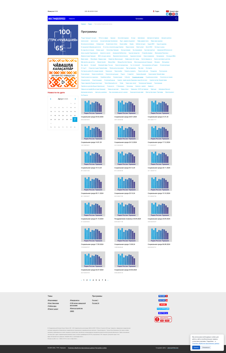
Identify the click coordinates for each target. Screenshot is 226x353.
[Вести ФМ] (163, 313)
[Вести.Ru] (163, 300)
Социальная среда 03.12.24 (124, 168)
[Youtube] (173, 14)
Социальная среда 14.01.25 (91, 142)
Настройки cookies (101, 348)
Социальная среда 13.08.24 (124, 244)
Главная (83, 24)
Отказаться (205, 347)
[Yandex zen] (170, 14)
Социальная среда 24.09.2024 (159, 219)
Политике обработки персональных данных (205, 343)
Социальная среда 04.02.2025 (92, 117)
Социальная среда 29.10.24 (124, 193)
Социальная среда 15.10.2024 (159, 193)
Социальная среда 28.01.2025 (125, 117)
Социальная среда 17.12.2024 (159, 142)
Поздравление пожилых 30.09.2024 (127, 219)
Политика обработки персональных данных (81, 348)
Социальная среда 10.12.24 (91, 168)
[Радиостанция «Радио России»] (163, 309)
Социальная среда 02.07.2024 (92, 270)
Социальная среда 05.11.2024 (92, 193)
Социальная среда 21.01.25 (158, 117)
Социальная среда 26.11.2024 (159, 168)
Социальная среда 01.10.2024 (92, 219)
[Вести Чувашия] (56, 18)
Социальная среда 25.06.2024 (125, 270)
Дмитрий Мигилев (172, 348)
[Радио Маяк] (163, 304)
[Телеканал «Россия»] (163, 296)
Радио (90, 24)
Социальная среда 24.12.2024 (125, 142)
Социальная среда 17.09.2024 (92, 244)
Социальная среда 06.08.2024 (159, 244)
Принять (196, 347)
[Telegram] (167, 14)
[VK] (176, 14)
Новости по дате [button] (56, 92)
